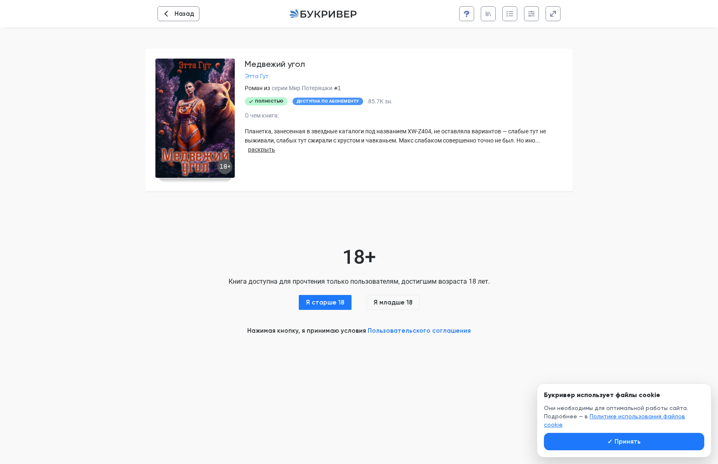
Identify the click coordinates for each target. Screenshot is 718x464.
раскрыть (261, 149)
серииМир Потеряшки (302, 88)
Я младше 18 (393, 302)
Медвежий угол (275, 64)
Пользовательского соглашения (419, 330)
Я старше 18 (325, 302)
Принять (624, 441)
